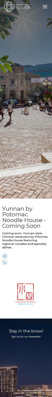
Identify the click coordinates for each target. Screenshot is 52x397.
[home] (17, 6)
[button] (45, 6)
